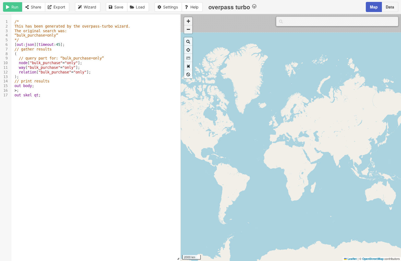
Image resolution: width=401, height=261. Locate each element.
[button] (188, 21)
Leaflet (352, 259)
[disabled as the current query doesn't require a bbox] (188, 58)
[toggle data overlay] (188, 74)
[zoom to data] (188, 41)
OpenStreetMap (373, 259)
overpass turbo (229, 7)
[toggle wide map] (188, 66)
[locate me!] (188, 50)
